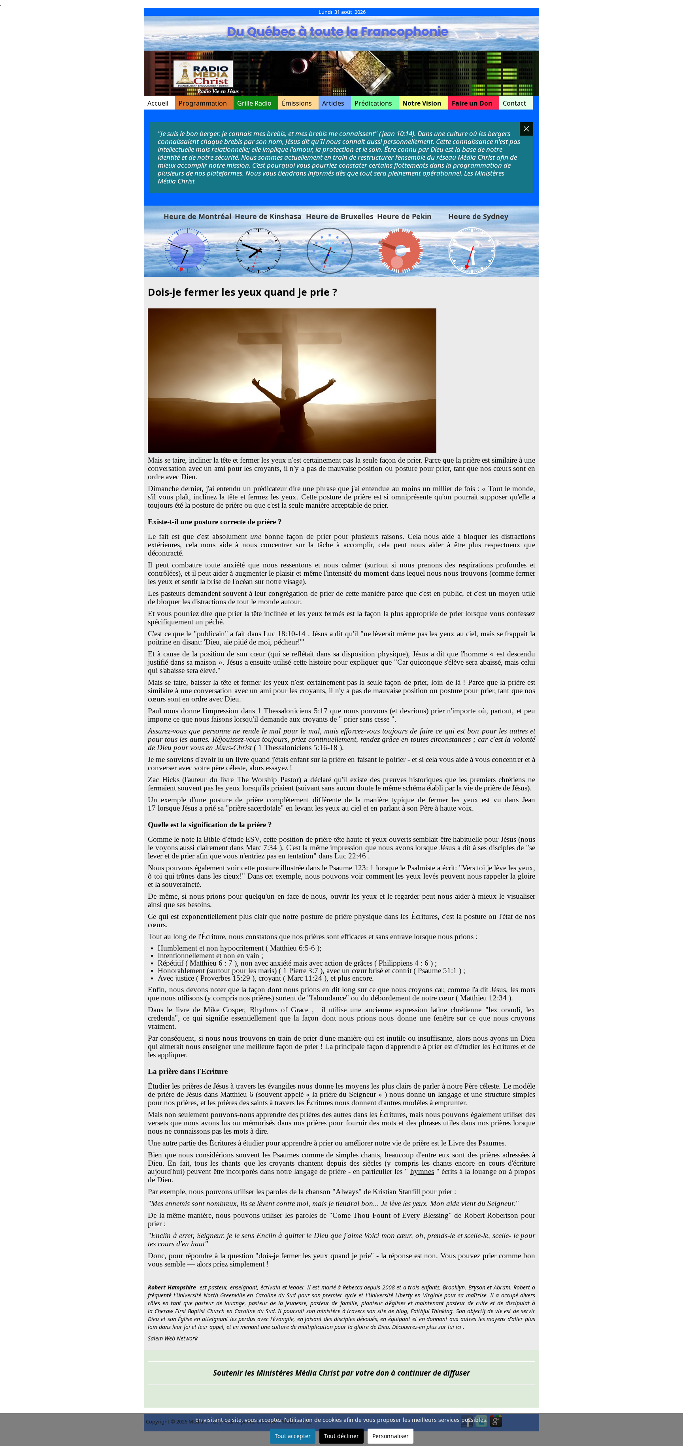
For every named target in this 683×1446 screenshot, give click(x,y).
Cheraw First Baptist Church (190, 1311)
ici (458, 1327)
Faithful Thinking (432, 1311)
